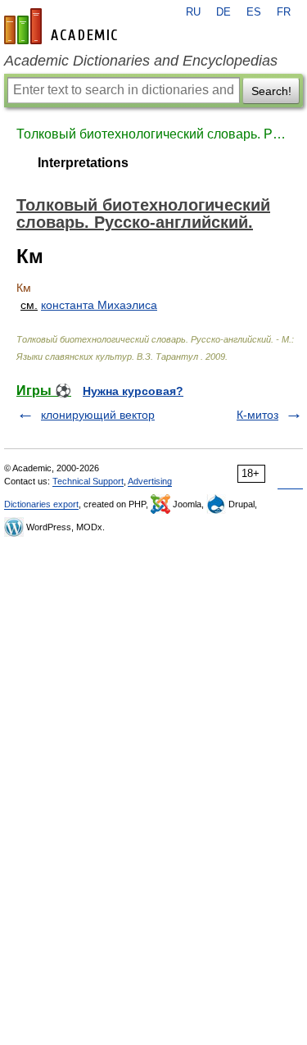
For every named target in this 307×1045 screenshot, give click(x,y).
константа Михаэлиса (99, 304)
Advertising (150, 481)
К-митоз (257, 414)
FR (284, 12)
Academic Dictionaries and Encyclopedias (141, 60)
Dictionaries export (41, 504)
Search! (271, 91)
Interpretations (83, 163)
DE (223, 12)
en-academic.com (63, 26)
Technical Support (88, 481)
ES (253, 12)
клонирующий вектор (98, 414)
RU (193, 12)
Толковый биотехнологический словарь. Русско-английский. (153, 134)
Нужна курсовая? (133, 391)
